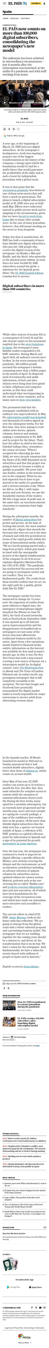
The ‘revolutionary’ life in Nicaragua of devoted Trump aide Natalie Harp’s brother (24, 1205)
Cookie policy (39, 1328)
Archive (6, 1254)
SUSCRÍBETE (36, 3)
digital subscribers (26, 519)
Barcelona (14, 18)
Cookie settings (29, 1328)
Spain (7, 12)
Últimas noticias (11, 1134)
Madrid (5, 18)
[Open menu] (5, 3)
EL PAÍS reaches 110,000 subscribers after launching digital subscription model (31, 1022)
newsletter (8, 1228)
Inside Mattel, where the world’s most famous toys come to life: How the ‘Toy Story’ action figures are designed (25, 1214)
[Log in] (44, 3)
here (38, 1046)
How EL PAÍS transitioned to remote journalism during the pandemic (31, 1004)
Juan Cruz (21, 1010)
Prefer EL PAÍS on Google (15, 136)
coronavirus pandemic (16, 190)
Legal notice (9, 1328)
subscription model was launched (26, 417)
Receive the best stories (14, 1234)
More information (8, 1040)
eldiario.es (32, 770)
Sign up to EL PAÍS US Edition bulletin (21, 983)
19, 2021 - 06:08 (24, 122)
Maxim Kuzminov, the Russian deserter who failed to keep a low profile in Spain (23, 1165)
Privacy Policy (18, 1328)
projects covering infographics (25, 887)
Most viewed (9, 1178)
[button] (24, 94)
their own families (30, 399)
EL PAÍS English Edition (29, 273)
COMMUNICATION (9, 25)
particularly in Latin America (20, 843)
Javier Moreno (17, 917)
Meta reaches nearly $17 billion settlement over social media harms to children (24, 1139)
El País (24, 118)
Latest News (25, 18)
